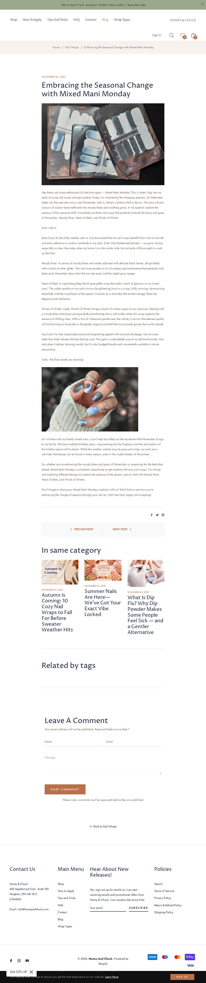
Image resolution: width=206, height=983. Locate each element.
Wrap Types (65, 926)
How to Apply (66, 891)
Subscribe (138, 908)
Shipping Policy (163, 912)
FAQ (60, 905)
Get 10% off (18, 972)
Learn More (111, 977)
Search (158, 884)
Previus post (83, 529)
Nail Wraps (72, 47)
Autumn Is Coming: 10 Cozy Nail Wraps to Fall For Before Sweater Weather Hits (57, 612)
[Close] (31, 972)
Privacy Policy (162, 898)
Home (56, 47)
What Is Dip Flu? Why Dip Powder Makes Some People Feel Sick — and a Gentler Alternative (145, 615)
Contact (62, 912)
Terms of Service (164, 891)
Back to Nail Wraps (105, 826)
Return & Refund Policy (167, 905)
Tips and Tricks (67, 898)
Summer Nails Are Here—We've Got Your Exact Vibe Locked (102, 603)
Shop (61, 884)
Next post (120, 529)
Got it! (182, 977)
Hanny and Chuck (100, 959)
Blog (60, 919)
